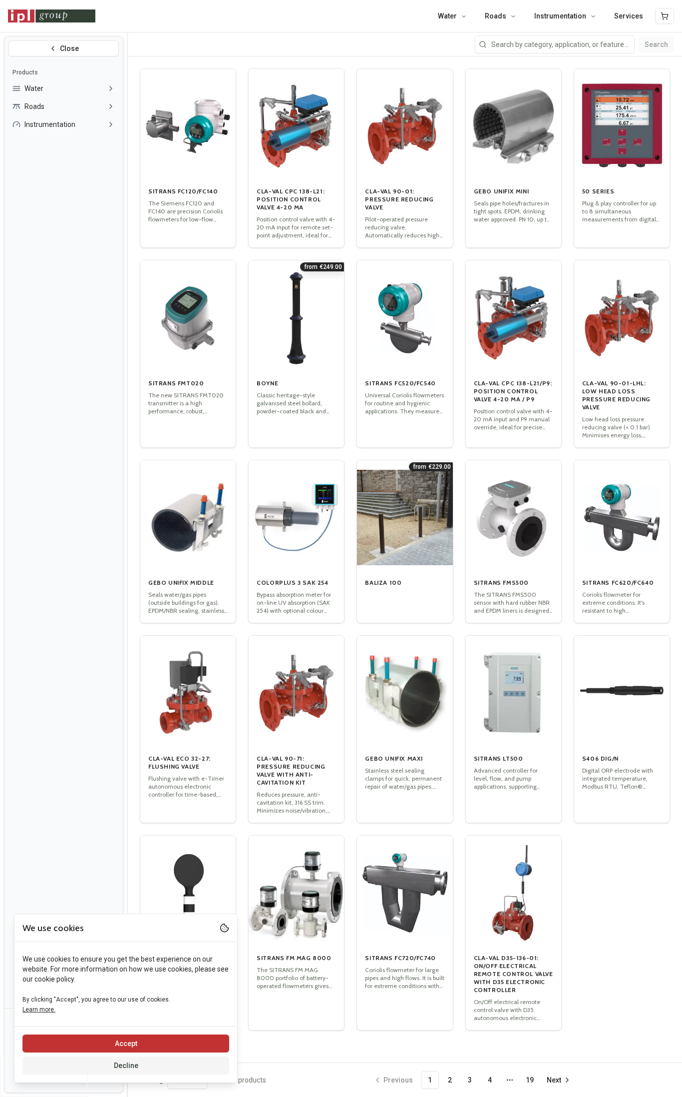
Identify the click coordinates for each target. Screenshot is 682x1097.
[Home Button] (51, 15)
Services (628, 16)
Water (447, 16)
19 (530, 1080)
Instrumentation (560, 16)
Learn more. (38, 1009)
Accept (126, 1044)
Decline (126, 1066)
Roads (495, 16)
